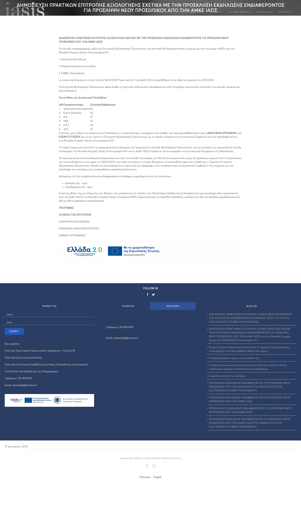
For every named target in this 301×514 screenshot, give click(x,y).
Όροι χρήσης (12, 343)
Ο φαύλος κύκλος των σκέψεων (227, 375)
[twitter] (153, 294)
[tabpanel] (150, 331)
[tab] (128, 306)
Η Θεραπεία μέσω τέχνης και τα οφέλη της (234, 358)
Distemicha (176, 458)
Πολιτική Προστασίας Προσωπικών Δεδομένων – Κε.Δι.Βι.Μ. (40, 350)
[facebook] (147, 294)
